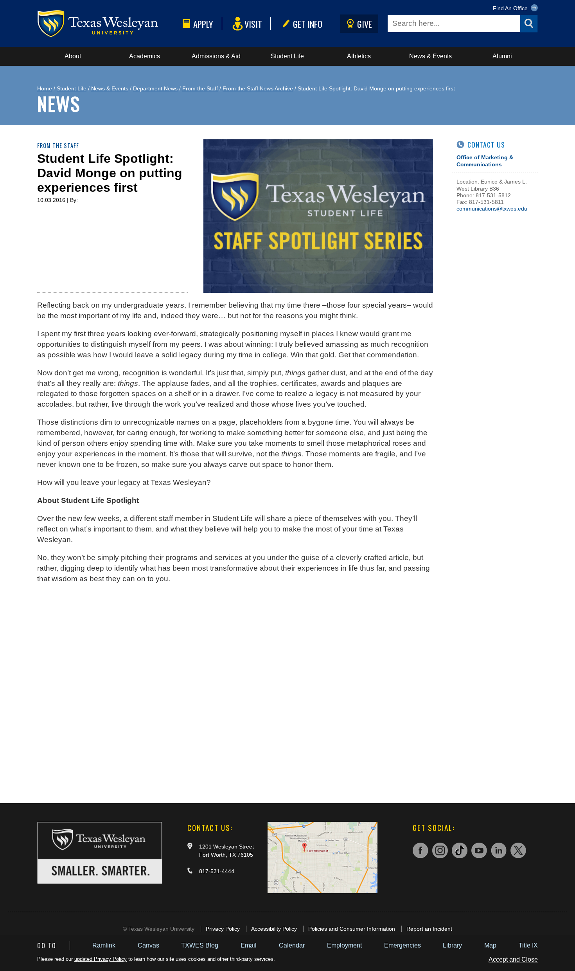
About (73, 56)
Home (44, 88)
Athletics (359, 56)
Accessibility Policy (274, 929)
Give (364, 23)
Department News (155, 88)
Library (452, 945)
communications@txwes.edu (491, 208)
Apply (203, 23)
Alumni (502, 56)
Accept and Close (513, 959)
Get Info (307, 23)
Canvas (148, 945)
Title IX (528, 945)
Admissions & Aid (216, 56)
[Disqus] (235, 689)
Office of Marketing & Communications (484, 160)
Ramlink (103, 945)
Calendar (292, 945)
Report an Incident (429, 929)
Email (249, 945)
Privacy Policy (223, 929)
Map (490, 945)
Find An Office (511, 8)
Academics (144, 56)
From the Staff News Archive (258, 88)
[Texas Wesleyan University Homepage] (108, 23)
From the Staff (200, 88)
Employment (344, 945)
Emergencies (402, 945)
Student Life (287, 56)
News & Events (430, 56)
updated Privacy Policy (100, 959)
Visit (253, 23)
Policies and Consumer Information (351, 929)
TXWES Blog (199, 945)
